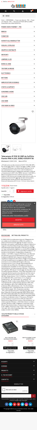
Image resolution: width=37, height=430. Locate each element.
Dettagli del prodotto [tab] (20, 235)
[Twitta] (11, 201)
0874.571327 (11, 1)
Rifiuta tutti (18, 225)
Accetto (18, 220)
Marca (20, 161)
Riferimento (4, 161)
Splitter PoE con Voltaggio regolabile (10, 338)
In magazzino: (5, 197)
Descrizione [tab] (5, 235)
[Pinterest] (14, 201)
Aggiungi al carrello (25, 191)
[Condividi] (8, 201)
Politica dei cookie (7, 215)
